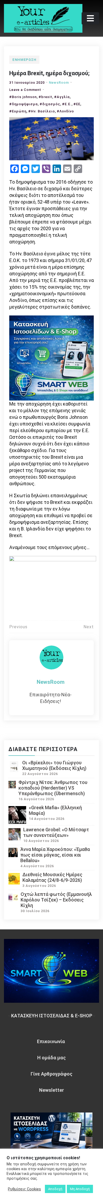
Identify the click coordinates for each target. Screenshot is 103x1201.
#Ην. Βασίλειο (41, 111)
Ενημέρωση (24, 60)
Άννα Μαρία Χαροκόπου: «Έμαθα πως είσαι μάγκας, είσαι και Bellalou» (55, 854)
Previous (18, 626)
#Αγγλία (62, 97)
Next (88, 626)
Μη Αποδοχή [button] (80, 1189)
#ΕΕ (76, 104)
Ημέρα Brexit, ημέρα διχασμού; (49, 73)
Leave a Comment (25, 90)
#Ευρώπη (17, 111)
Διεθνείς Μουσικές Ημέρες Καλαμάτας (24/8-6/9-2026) (52, 877)
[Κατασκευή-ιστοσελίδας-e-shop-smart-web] (51, 357)
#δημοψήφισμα (23, 104)
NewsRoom (59, 83)
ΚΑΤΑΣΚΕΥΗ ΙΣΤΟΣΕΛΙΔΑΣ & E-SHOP (51, 1015)
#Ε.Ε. (67, 104)
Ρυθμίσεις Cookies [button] (24, 1189)
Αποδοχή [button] (55, 1189)
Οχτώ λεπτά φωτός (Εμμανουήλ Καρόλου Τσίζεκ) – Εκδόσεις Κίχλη (56, 899)
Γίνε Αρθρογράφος (51, 1074)
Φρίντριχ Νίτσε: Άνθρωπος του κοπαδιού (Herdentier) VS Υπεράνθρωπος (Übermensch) (52, 787)
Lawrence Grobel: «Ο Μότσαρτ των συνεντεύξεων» (56, 832)
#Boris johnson (23, 97)
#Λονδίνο (65, 111)
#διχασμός (50, 104)
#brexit (45, 97)
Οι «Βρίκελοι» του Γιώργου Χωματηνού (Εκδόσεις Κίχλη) (54, 765)
